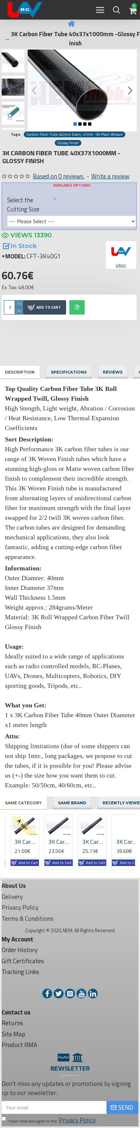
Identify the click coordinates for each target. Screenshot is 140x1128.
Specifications (69, 372)
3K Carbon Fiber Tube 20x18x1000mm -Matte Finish (54, 841)
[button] (34, 90)
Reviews (112, 372)
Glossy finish (68, 143)
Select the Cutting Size (23, 204)
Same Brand (72, 802)
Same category (23, 802)
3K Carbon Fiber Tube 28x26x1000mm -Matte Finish (122, 841)
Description (20, 372)
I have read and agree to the (52, 1120)
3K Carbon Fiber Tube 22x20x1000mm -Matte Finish (88, 841)
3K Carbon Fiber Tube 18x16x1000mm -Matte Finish (20, 841)
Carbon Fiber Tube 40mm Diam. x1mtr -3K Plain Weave (74, 134)
